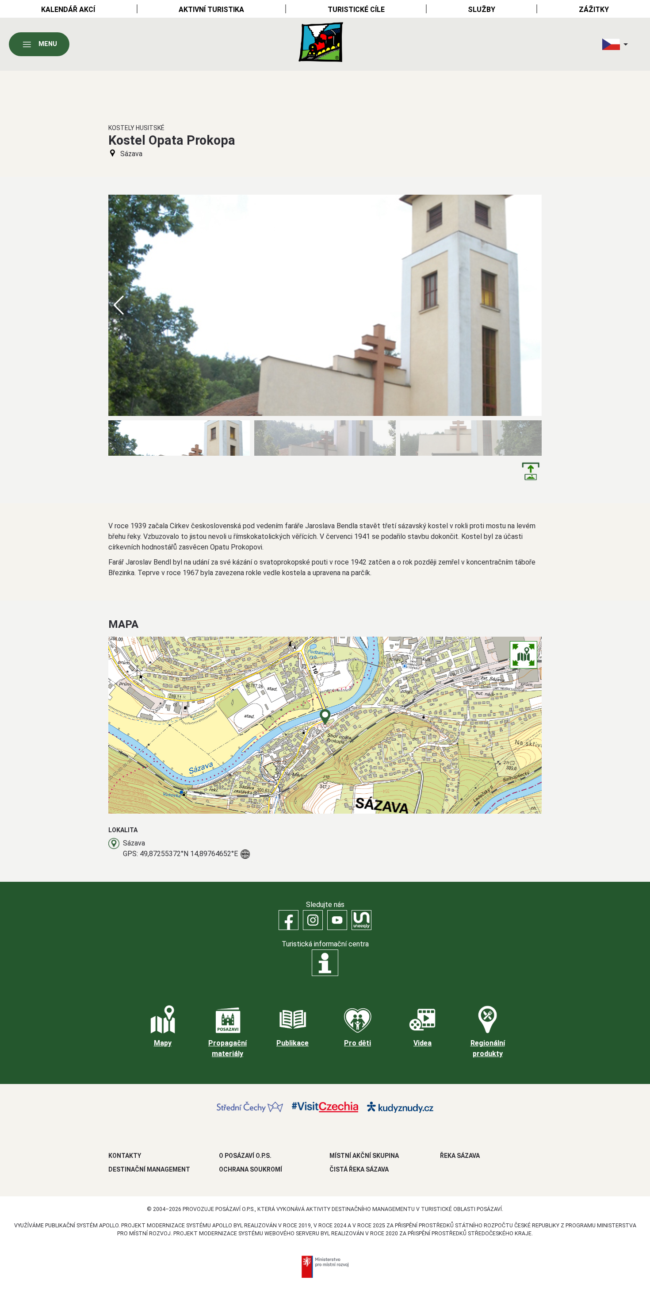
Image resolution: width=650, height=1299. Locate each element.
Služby (481, 9)
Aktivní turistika (211, 9)
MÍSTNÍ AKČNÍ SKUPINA (364, 1155)
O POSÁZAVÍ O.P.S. (245, 1155)
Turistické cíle (356, 9)
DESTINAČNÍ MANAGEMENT (149, 1169)
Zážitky (594, 9)
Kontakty (124, 1155)
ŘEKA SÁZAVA (460, 1155)
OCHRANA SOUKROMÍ (250, 1169)
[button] (531, 305)
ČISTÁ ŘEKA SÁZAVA (359, 1169)
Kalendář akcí (68, 9)
